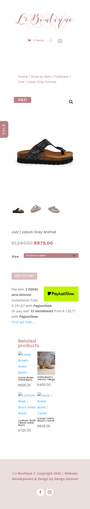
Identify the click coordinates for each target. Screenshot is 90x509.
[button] (71, 102)
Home (23, 76)
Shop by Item (41, 76)
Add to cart (24, 276)
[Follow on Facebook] (40, 492)
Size (15, 256)
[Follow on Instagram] (49, 492)
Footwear (61, 76)
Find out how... (23, 322)
